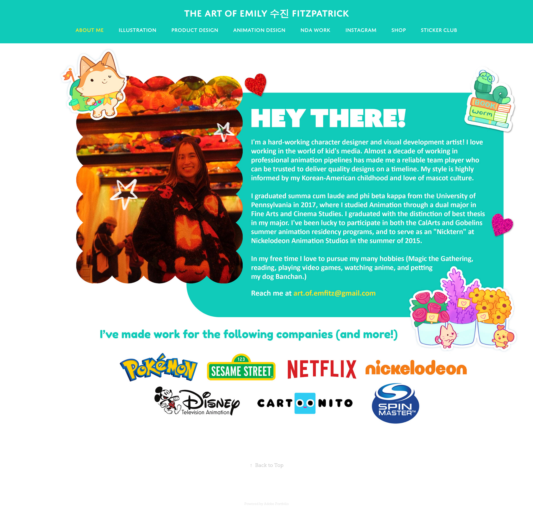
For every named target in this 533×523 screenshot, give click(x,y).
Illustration (137, 30)
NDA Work (315, 30)
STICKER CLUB (439, 30)
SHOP (398, 30)
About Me (90, 30)
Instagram (360, 30)
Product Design (194, 30)
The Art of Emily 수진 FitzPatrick (266, 13)
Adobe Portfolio (276, 504)
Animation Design (259, 30)
